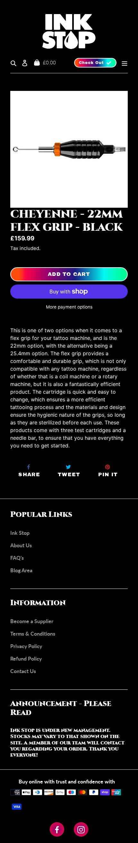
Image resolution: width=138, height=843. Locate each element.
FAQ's (17, 557)
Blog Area (21, 570)
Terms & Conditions (32, 633)
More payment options (69, 306)
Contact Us (23, 671)
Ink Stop (20, 532)
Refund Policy (26, 658)
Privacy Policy (26, 646)
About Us (21, 545)
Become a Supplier (31, 621)
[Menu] (122, 63)
